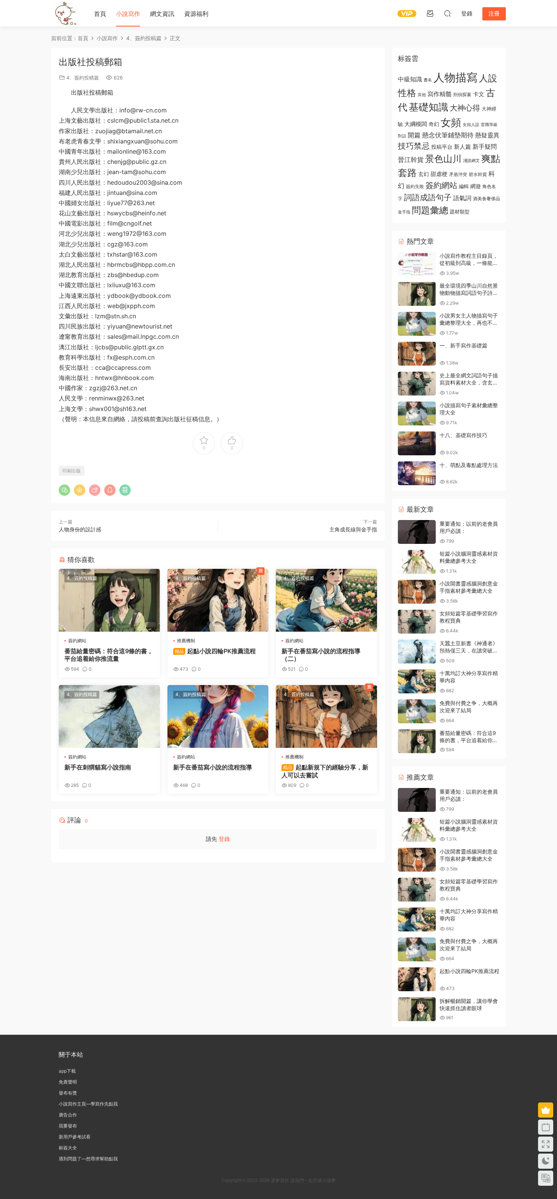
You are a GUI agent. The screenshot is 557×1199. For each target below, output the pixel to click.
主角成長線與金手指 (353, 529)
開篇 (414, 135)
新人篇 (462, 146)
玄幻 (423, 174)
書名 (428, 80)
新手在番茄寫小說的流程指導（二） (321, 654)
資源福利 (196, 13)
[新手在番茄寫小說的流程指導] (218, 716)
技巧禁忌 (414, 146)
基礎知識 (428, 107)
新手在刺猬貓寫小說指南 (97, 767)
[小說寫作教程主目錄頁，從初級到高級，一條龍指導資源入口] (417, 264)
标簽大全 (68, 1148)
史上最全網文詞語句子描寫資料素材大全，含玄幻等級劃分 (469, 382)
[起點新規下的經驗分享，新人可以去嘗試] (326, 716)
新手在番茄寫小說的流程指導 (212, 767)
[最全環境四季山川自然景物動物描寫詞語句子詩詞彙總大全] (417, 294)
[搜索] (447, 13)
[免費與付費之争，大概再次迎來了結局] (417, 711)
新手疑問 (485, 146)
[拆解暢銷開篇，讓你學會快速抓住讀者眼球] (417, 1009)
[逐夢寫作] (64, 13)
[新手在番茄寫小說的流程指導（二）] (326, 600)
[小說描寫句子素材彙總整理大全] (417, 413)
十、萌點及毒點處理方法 (469, 465)
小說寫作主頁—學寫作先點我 (88, 1104)
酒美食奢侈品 (486, 198)
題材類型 (459, 212)
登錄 (224, 838)
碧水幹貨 (478, 174)
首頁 (100, 13)
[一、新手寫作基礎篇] (417, 354)
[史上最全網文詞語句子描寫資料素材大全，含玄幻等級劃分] (417, 384)
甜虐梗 (438, 174)
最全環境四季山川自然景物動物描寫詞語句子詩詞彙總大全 (469, 293)
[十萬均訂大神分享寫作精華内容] (417, 681)
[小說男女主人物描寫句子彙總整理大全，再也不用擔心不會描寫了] (417, 324)
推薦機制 (186, 640)
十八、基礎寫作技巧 (463, 435)
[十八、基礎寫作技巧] (417, 443)
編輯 (464, 186)
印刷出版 (72, 470)
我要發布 (68, 1126)
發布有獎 (68, 1093)
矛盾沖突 (458, 174)
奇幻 (434, 124)
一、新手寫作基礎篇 (463, 345)
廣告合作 (68, 1115)
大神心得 (465, 107)
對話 (402, 136)
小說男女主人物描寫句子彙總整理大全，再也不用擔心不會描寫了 (469, 322)
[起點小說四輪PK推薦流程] (218, 600)
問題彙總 (430, 210)
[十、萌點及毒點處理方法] (417, 473)
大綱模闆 (415, 124)
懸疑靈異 (487, 135)
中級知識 (410, 79)
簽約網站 (77, 640)
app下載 (67, 1071)
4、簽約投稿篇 (82, 78)
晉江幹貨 (411, 160)
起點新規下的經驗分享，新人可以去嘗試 (325, 771)
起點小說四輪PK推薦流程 (215, 651)
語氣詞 (462, 198)
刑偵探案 (462, 94)
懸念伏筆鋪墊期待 (448, 135)
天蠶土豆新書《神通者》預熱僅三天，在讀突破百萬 (469, 650)
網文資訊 (162, 13)
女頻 (451, 122)
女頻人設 (471, 124)
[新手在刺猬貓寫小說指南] (109, 716)
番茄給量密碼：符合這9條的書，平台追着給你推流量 (108, 654)
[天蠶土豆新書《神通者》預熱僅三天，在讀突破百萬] (417, 651)
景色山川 (443, 158)
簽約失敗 (415, 186)
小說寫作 (128, 13)
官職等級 (489, 124)
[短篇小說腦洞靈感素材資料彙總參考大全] (417, 562)
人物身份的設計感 (80, 529)
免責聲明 (68, 1082)
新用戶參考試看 (75, 1137)
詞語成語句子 (428, 197)
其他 (422, 94)
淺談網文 (471, 160)
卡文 (478, 94)
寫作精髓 (439, 94)
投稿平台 (441, 147)
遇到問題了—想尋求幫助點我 (88, 1159)
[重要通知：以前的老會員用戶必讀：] (417, 532)
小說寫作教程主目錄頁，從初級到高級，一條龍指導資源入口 (469, 263)
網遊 (475, 186)
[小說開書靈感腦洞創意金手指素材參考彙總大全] (417, 592)
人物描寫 (455, 77)
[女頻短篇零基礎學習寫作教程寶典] (417, 622)
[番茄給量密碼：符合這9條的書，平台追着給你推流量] (109, 600)
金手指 (404, 212)
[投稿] (430, 13)
